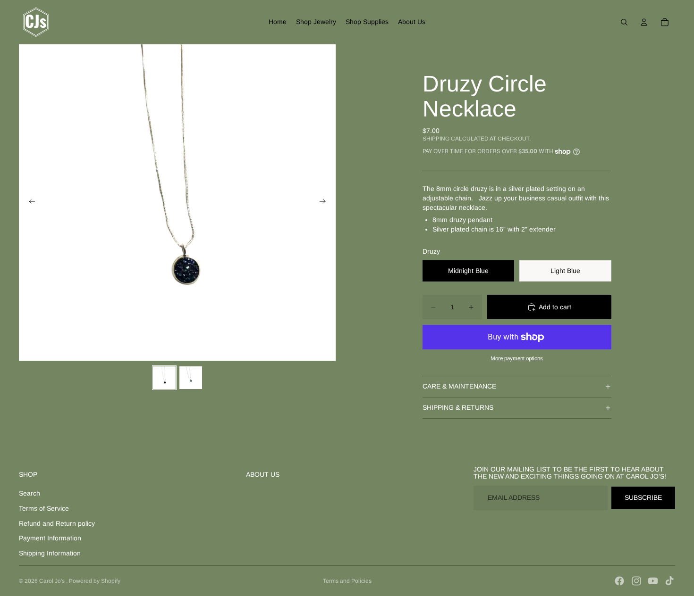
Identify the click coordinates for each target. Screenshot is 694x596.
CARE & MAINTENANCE (459, 386)
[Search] (624, 22)
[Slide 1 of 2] (164, 377)
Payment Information (50, 538)
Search (29, 493)
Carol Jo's (52, 581)
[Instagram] (636, 581)
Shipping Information (50, 553)
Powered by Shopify (94, 581)
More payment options (517, 358)
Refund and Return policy (57, 523)
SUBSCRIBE (643, 497)
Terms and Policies (347, 581)
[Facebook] (619, 581)
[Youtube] (653, 581)
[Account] (644, 22)
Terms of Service (44, 508)
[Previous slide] (29, 202)
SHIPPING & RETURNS (458, 407)
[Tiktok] (669, 581)
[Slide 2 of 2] (190, 377)
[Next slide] (325, 202)
